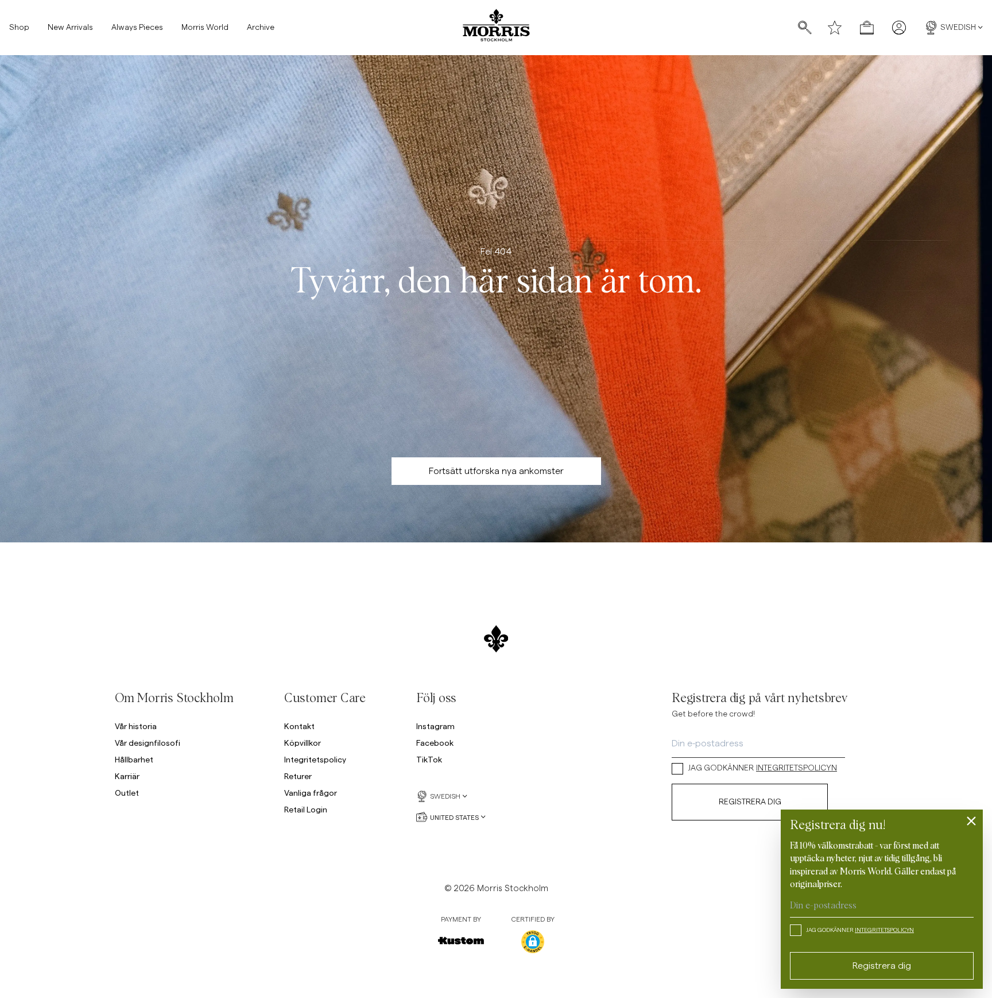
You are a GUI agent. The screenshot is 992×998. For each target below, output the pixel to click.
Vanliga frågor (310, 792)
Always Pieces (137, 28)
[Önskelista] (834, 27)
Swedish (958, 28)
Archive (260, 28)
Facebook (435, 742)
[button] (532, 941)
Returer (298, 776)
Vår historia (136, 726)
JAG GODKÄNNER (762, 768)
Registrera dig (750, 802)
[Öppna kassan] (867, 27)
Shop (19, 28)
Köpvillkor (302, 742)
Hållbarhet (134, 759)
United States (454, 817)
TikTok (429, 759)
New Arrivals (70, 28)
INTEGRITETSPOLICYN (796, 768)
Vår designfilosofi (147, 742)
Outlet (127, 792)
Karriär (127, 776)
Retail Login (305, 809)
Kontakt (299, 726)
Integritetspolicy (315, 759)
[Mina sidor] (899, 27)
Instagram (435, 726)
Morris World (204, 28)
